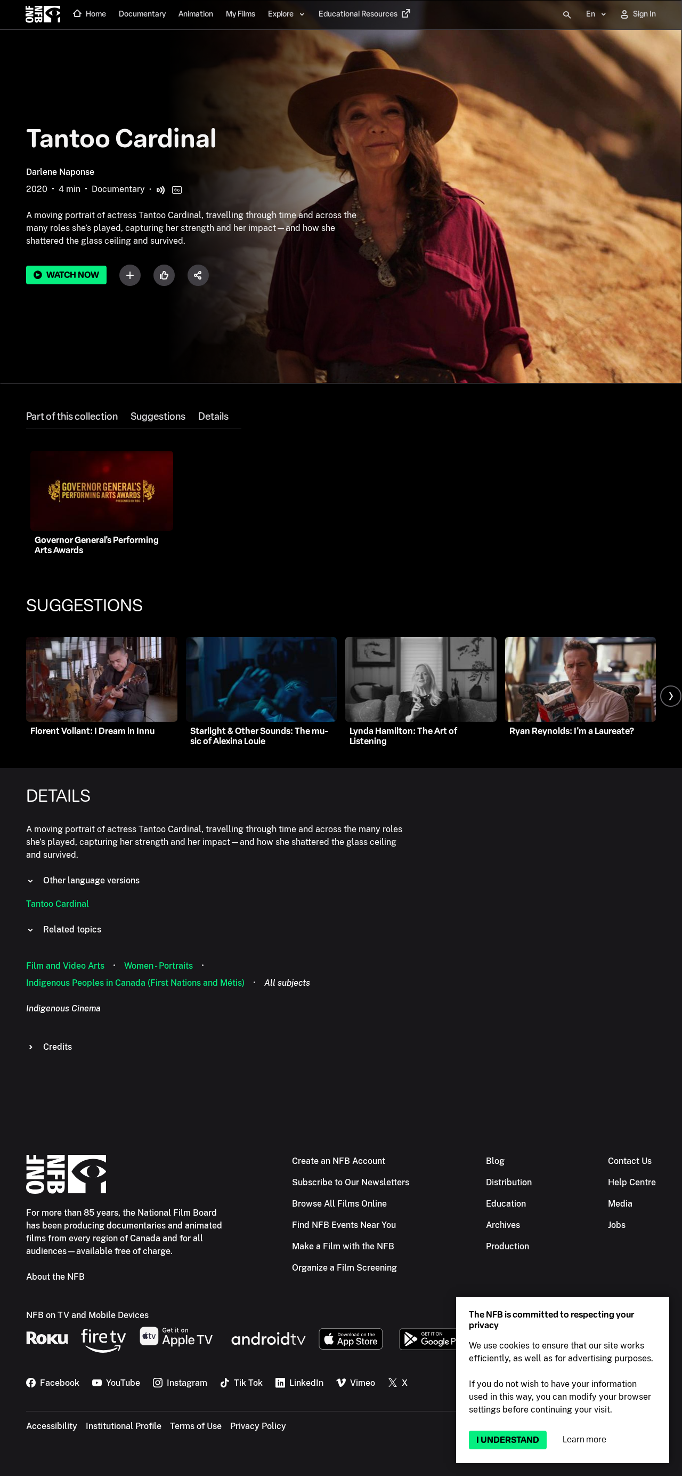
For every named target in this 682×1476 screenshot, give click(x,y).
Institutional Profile (123, 1426)
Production (507, 1246)
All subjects (287, 983)
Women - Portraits (158, 966)
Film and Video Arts (65, 966)
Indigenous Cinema (63, 1008)
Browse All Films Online (339, 1204)
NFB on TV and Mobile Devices (87, 1315)
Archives (503, 1225)
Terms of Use (196, 1426)
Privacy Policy (258, 1426)
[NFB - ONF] (43, 15)
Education (506, 1204)
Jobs (617, 1225)
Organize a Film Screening (344, 1268)
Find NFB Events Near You (344, 1225)
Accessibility (51, 1426)
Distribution (509, 1182)
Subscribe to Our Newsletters (350, 1182)
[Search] (567, 15)
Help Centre (632, 1182)
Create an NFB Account (338, 1161)
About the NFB (55, 1277)
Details (213, 416)
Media (620, 1204)
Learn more (584, 1439)
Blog (495, 1161)
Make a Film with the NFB (343, 1246)
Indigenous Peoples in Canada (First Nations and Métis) (135, 983)
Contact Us (630, 1161)
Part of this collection (72, 416)
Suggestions (158, 416)
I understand (507, 1440)
